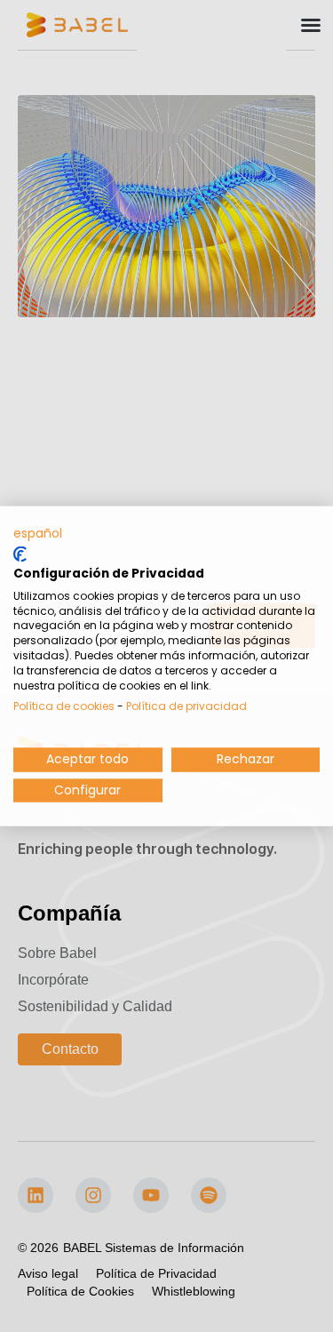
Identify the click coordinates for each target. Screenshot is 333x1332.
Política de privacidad (186, 706)
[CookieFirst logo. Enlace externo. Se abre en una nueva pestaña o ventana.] (20, 554)
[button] (37, 533)
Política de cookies (64, 706)
